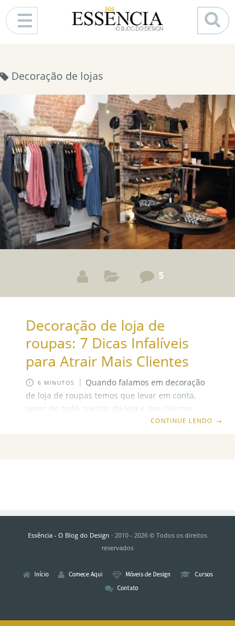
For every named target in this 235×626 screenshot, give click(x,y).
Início (41, 574)
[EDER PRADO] (82, 276)
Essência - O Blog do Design (69, 535)
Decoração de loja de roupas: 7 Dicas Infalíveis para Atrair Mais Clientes (107, 343)
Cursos (204, 574)
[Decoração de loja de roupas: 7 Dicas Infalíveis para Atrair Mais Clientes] (117, 174)
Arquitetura (112, 278)
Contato (127, 588)
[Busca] (213, 20)
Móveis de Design (148, 574)
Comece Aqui (85, 574)
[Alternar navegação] (22, 20)
